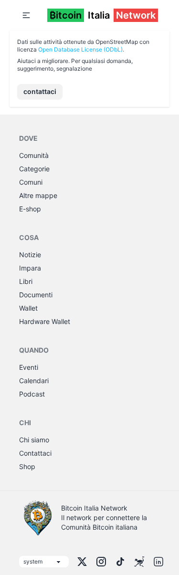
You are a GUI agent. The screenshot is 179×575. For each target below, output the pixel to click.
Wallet (28, 308)
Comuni (30, 182)
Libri (25, 281)
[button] (26, 15)
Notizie (30, 255)
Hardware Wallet (44, 321)
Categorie (34, 169)
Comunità (34, 155)
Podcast (32, 394)
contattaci (39, 91)
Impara (30, 268)
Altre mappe (38, 195)
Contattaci (35, 453)
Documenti (36, 295)
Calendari (34, 380)
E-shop (30, 209)
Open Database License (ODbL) (80, 49)
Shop (27, 466)
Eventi (28, 367)
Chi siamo (34, 440)
